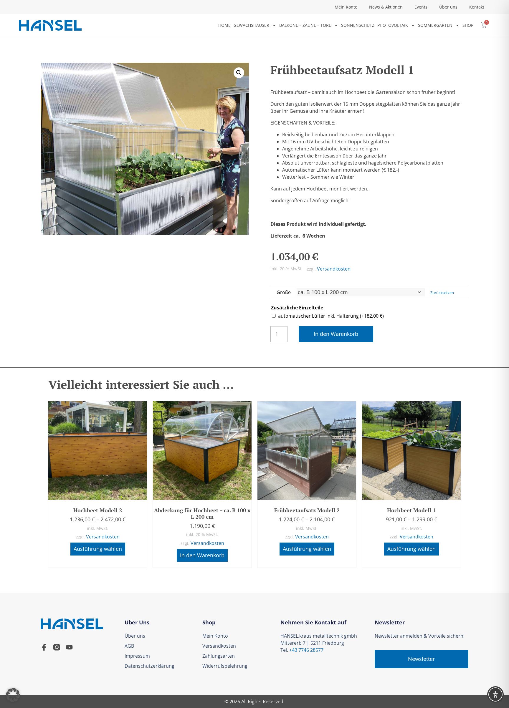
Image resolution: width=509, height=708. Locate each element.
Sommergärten (435, 25)
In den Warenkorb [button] (202, 555)
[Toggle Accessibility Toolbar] (495, 694)
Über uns (448, 7)
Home (224, 25)
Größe (284, 292)
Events (420, 7)
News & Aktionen (386, 7)
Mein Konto (346, 7)
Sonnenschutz (357, 25)
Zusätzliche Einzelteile (297, 307)
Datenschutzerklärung (149, 666)
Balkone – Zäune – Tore (305, 25)
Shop (467, 25)
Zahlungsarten (218, 656)
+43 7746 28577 (306, 650)
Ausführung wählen (98, 548)
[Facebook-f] (44, 647)
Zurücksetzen (442, 292)
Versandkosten (334, 269)
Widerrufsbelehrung (224, 666)
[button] (239, 72)
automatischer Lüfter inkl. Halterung (331, 316)
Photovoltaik (392, 25)
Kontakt (476, 7)
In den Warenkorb (336, 333)
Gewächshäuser (251, 25)
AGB (129, 646)
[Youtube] (69, 647)
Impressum (137, 656)
